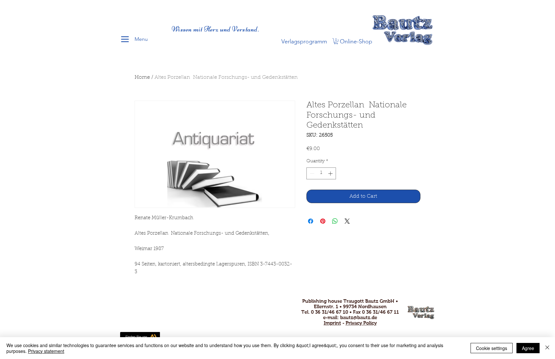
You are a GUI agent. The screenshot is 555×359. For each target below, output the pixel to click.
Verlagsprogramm (304, 41)
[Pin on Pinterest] (323, 221)
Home (142, 77)
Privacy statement (46, 351)
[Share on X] (347, 221)
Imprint (332, 323)
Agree (528, 348)
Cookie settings (491, 348)
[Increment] (331, 173)
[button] (335, 41)
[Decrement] (311, 173)
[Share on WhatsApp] (335, 221)
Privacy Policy (361, 323)
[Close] (547, 348)
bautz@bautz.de (358, 317)
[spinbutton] (321, 173)
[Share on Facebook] (310, 221)
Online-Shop (356, 41)
